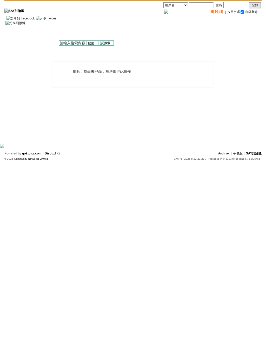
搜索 (91, 43)
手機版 (238, 153)
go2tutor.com (32, 153)
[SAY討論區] (14, 11)
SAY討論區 (254, 153)
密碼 (219, 5)
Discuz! (50, 153)
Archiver (224, 153)
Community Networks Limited (31, 158)
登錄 (255, 5)
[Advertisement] (167, 28)
